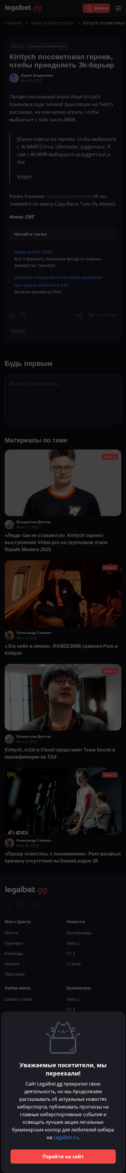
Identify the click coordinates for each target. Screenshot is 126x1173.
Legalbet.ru (65, 1137)
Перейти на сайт (63, 1156)
